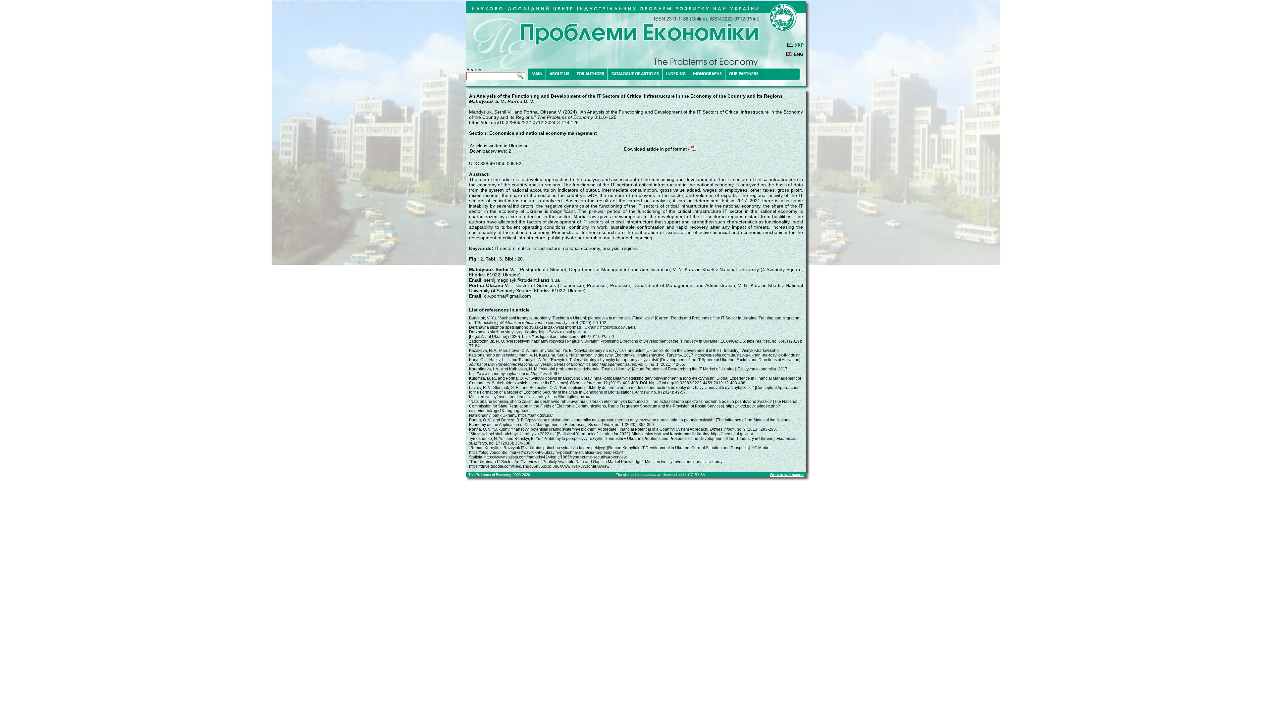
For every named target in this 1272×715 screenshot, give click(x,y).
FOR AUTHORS (590, 74)
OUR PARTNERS (744, 74)
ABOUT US (559, 74)
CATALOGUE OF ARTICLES (635, 74)
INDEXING (676, 74)
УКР (798, 45)
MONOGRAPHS (707, 74)
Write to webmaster (787, 475)
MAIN (536, 74)
